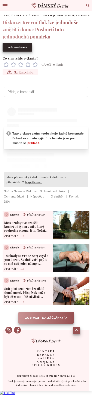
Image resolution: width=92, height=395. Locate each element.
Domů (6, 15)
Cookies (46, 361)
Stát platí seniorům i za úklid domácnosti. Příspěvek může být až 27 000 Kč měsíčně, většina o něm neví (24, 295)
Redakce (46, 354)
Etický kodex (46, 365)
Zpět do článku (17, 47)
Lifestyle (20, 15)
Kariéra (46, 358)
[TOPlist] (7, 392)
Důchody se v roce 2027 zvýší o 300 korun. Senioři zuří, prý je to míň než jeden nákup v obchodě (26, 262)
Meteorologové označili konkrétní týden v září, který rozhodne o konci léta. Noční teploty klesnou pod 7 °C (24, 229)
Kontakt (46, 351)
